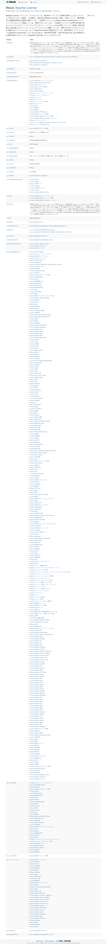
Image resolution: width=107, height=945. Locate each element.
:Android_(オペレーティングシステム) (42, 628)
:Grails (34, 342)
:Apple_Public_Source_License (40, 735)
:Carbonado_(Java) (37, 768)
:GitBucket (35, 323)
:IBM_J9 (34, 354)
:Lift (33, 402)
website (10, 175)
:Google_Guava (36, 331)
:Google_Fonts (36, 329)
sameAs (9, 222)
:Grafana (34, 339)
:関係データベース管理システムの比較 (42, 613)
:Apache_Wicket (36, 722)
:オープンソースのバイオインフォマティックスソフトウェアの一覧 (50, 572)
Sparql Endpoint (96, 2)
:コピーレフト (36, 97)
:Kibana (34, 385)
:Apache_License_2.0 (38, 246)
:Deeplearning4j (36, 287)
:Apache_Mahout (37, 685)
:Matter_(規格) (36, 417)
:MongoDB (35, 429)
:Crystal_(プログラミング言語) (40, 275)
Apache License (26, 7)
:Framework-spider (37, 310)
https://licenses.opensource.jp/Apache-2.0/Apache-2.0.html (46, 62)
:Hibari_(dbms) (36, 350)
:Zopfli (34, 563)
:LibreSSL (35, 400)
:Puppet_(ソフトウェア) (38, 480)
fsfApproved (11, 152)
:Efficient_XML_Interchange (39, 298)
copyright (11, 140)
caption (10, 132)
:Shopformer (35, 509)
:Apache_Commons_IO (38, 657)
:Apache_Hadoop (37, 674)
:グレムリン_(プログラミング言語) (41, 580)
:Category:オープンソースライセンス (42, 80)
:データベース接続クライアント (40, 588)
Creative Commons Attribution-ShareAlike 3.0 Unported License (67, 943)
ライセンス (12, 859)
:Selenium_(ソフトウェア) (39, 505)
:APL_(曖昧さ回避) (37, 618)
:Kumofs (34, 392)
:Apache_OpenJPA (37, 693)
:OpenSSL (35, 446)
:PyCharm (35, 482)
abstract (10, 42)
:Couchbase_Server (37, 270)
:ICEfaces (35, 358)
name (10, 164)
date (9, 144)
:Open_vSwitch (36, 454)
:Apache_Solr (36, 703)
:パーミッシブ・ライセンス (39, 590)
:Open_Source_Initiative (38, 87)
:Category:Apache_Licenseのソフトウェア (43, 118)
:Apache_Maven (36, 687)
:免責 (33, 105)
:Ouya (34, 459)
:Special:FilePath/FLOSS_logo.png (42, 230)
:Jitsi (33, 381)
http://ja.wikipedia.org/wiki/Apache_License (41, 240)
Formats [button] (34, 2)
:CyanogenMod (36, 277)
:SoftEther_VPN (36, 513)
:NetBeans (35, 436)
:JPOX (34, 369)
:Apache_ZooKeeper (37, 726)
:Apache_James (36, 680)
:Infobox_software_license (39, 192)
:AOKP (34, 616)
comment (10, 204)
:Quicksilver (35, 484)
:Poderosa (35, 475)
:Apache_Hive (36, 678)
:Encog (34, 302)
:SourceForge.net (37, 91)
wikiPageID (10, 69)
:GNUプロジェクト (37, 84)
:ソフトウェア (36, 99)
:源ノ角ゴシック (36, 607)
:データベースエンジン (38, 586)
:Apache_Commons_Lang (39, 659)
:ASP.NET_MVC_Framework (39, 620)
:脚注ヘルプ (35, 183)
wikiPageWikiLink (12, 80)
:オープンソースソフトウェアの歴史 (42, 576)
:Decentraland (36, 285)
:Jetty (33, 379)
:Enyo (34, 304)
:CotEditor (35, 268)
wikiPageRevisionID (13, 76)
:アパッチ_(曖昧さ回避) (38, 565)
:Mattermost (35, 419)
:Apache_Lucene (36, 682)
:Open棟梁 (35, 457)
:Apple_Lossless (36, 733)
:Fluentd (34, 308)
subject (9, 196)
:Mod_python (35, 425)
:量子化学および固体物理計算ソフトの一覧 (43, 611)
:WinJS (34, 551)
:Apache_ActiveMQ (37, 639)
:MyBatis (34, 434)
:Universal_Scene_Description (40, 538)
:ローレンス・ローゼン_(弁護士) (41, 601)
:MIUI (33, 413)
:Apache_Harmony (37, 676)
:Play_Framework (37, 473)
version (10, 171)
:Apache (34, 186)
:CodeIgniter (35, 262)
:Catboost (35, 770)
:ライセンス (35, 103)
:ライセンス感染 (36, 599)
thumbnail (10, 56)
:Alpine (34, 624)
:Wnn (33, 553)
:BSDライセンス (36, 743)
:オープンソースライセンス (39, 95)
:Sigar (34, 511)
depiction (10, 230)
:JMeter (34, 367)
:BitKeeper (35, 749)
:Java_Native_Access (38, 375)
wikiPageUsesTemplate (14, 179)
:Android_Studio (36, 636)
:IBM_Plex (35, 356)
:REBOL (34, 486)
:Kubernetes (35, 390)
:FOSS (34, 190)
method (11, 855)
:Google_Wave (36, 335)
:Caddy (34, 762)
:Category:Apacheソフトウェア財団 (41, 116)
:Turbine (34, 534)
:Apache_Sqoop (36, 708)
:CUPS (34, 760)
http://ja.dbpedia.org (36, 11)
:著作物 (34, 110)
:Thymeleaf (35, 530)
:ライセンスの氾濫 (37, 597)
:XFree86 (34, 555)
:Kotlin (34, 388)
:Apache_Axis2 (36, 645)
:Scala (34, 500)
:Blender (34, 751)
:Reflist (34, 181)
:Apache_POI (36, 697)
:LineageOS (35, 404)
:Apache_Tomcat (36, 718)
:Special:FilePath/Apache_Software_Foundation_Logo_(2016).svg (50, 232)
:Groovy (34, 346)
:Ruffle (34, 496)
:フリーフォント (36, 593)
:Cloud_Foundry (36, 260)
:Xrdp (33, 559)
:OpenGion (35, 442)
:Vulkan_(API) (36, 540)
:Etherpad (35, 306)
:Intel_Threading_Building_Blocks (41, 360)
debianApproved (13, 148)
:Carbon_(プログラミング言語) (40, 766)
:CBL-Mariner (35, 758)
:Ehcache (34, 300)
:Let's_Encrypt (36, 398)
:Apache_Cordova (37, 662)
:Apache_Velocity (37, 720)
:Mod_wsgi (35, 427)
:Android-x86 (35, 626)
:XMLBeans (35, 557)
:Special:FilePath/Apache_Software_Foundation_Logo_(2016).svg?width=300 (53, 56)
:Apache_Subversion (37, 712)
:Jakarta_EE (35, 373)
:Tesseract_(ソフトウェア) (39, 528)
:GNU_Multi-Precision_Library (40, 316)
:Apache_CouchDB (37, 664)
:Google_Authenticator (38, 325)
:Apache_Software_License (39, 244)
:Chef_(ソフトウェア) (38, 258)
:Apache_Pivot (36, 699)
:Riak (33, 492)
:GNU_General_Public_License (40, 82)
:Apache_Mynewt (37, 689)
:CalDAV (34, 764)
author (10, 128)
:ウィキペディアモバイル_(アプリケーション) (44, 567)
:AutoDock (35, 737)
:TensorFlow (35, 526)
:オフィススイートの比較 (39, 569)
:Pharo (34, 469)
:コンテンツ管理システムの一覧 (40, 582)
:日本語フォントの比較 (38, 605)
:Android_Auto (36, 630)
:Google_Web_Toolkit (38, 337)
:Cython (34, 279)
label (9, 218)
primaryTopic (12, 934)
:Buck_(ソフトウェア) (38, 756)
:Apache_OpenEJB (37, 691)
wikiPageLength (12, 72)
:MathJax (34, 415)
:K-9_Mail (34, 383)
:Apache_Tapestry (37, 714)
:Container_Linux (37, 266)
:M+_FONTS (35, 408)
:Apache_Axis (36, 643)
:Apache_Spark (36, 705)
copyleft (10, 136)
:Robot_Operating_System (39, 494)
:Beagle (34, 745)
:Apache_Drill (36, 666)
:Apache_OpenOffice (38, 695)
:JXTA (34, 371)
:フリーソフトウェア (37, 120)
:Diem (34, 289)
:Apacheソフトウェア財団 (39, 114)
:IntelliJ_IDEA (36, 362)
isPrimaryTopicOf (12, 240)
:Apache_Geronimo (37, 668)
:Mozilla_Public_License (38, 431)
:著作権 (34, 107)
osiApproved (12, 167)
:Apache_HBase (36, 670)
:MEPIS (34, 411)
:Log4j (34, 406)
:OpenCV (34, 440)
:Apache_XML (36, 724)
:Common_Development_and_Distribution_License (45, 264)
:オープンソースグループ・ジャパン (42, 93)
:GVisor (34, 321)
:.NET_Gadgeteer (37, 252)
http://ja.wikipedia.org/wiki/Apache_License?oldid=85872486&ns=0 (47, 226)
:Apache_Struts (36, 710)
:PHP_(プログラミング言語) (39, 461)
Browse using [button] (23, 2)
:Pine (33, 471)
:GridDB (34, 344)
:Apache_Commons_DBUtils (39, 653)
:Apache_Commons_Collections (40, 651)
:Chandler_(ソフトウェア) (39, 256)
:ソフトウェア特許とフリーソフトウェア (43, 584)
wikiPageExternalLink (13, 60)
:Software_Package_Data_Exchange (42, 515)
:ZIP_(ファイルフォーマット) (40, 561)
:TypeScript (35, 536)
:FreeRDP (35, 312)
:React (34, 490)
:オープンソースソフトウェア (40, 574)
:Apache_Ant (35, 641)
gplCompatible (12, 156)
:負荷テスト (35, 609)
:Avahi (34, 739)
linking (10, 160)
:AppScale (35, 731)
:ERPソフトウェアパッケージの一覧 (42, 296)
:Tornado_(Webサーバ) (38, 532)
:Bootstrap (35, 754)
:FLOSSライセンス (37, 188)
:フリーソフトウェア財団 (39, 101)
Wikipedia (42, 943)
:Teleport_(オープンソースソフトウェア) (43, 523)
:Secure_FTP (36, 503)
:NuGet (34, 438)
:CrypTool (35, 273)
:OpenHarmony (36, 444)
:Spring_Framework (37, 519)
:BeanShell (35, 747)
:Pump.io (34, 477)
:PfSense (34, 465)
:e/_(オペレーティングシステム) (40, 254)
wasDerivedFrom (12, 226)
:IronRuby (35, 365)
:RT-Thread (35, 488)
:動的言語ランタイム (37, 603)
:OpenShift (35, 448)
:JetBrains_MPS (36, 377)
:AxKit (34, 741)
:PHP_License (36, 89)
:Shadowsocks (36, 507)
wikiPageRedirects (13, 244)
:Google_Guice (36, 333)
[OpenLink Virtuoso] (40, 941)
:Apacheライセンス (37, 248)
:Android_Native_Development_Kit (41, 634)
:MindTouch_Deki (37, 423)
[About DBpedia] (11, 2)
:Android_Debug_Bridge (38, 632)
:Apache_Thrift (36, 716)
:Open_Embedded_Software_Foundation (43, 450)
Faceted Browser (84, 2)
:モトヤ (34, 595)
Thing (17, 11)
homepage (10, 236)
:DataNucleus (36, 283)
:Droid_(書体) (36, 291)
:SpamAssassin (36, 517)
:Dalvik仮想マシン (37, 281)
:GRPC (34, 319)
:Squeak (34, 521)
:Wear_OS (35, 542)
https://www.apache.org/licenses (38, 65)
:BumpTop (35, 772)
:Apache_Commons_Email (39, 655)
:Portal (34, 179)
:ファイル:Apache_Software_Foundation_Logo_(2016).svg (48, 122)
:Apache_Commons (37, 649)
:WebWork (35, 549)
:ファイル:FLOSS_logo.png (39, 124)
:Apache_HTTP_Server (38, 112)
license (11, 783)
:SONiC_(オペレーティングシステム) (42, 498)
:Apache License (36, 222)
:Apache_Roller (36, 701)
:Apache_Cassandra (37, 647)
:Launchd (34, 396)
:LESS (34, 394)
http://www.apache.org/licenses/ (38, 60)
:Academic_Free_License (39, 622)
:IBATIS (34, 352)
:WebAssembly (36, 544)
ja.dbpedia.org (56, 11)
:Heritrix (34, 348)
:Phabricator (35, 467)
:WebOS (34, 546)
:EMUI (34, 293)
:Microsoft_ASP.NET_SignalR (40, 421)
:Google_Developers (37, 327)
